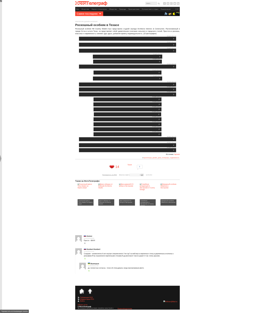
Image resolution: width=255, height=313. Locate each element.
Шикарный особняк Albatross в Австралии (168, 201)
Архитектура (79, 21)
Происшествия (134, 9)
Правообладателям (125, 309)
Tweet (130, 165)
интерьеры (165, 157)
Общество (113, 9)
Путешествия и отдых (150, 9)
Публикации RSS (86, 297)
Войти (82, 301)
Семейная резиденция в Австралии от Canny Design (147, 203)
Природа (122, 9)
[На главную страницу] (82, 291)
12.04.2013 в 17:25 (93, 266)
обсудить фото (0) (171, 36)
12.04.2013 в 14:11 (89, 251)
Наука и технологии (99, 9)
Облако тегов (82, 305)
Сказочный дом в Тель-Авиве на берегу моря (85, 202)
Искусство (85, 9)
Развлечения (166, 9)
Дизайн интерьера (91, 21)
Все (77, 9)
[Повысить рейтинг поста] (111, 167)
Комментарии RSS (87, 299)
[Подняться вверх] (90, 291)
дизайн (155, 157)
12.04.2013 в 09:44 (89, 238)
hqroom (177, 154)
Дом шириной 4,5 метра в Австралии (126, 201)
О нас (177, 9)
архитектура (148, 157)
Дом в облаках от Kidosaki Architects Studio (105, 202)
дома (159, 157)
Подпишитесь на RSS (109, 175)
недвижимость (174, 157)
